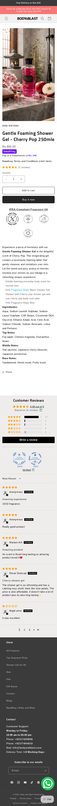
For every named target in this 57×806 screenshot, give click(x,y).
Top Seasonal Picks (17, 658)
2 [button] (24, 630)
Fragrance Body (20, 290)
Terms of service (20, 803)
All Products (12, 650)
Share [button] (9, 372)
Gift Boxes (12, 686)
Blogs (9, 700)
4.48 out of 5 (37, 406)
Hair (8, 679)
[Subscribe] (45, 770)
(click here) (45, 161)
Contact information (39, 803)
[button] (6, 18)
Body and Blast (26, 794)
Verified (26, 470)
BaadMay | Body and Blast (20, 707)
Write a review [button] (28, 440)
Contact (10, 693)
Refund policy (26, 798)
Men (8, 672)
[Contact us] (47, 783)
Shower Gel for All (16, 665)
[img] (9, 487)
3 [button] (29, 630)
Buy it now (28, 199)
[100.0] (19, 458)
